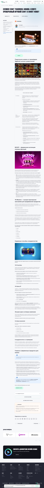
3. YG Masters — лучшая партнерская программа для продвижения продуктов (7, 27)
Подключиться (16, 16)
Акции (3, 473)
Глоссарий (11, 476)
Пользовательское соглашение (9, 486)
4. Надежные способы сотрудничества (6, 29)
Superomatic (3, 476)
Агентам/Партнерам (20, 475)
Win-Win (3, 475)
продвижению (24, 381)
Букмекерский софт (20, 467)
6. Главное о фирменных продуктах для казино (7, 33)
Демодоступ (7, 16)
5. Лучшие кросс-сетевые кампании (6, 31)
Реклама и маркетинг (12, 467)
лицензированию (18, 381)
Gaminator (3, 474)
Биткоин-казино (3, 466)
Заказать (17, 454)
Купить (19, 55)
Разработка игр (12, 466)
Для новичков (11, 477)
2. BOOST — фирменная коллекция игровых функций (7, 24)
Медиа (11, 473)
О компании (20, 473)
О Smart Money (20, 474)
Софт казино (6, 5)
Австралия (28, 466)
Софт (3, 5)
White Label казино (4, 467)
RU (35, 473)
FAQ (10, 474)
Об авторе (19, 477)
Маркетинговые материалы (21, 476)
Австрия (28, 467)
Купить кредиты (25, 16)
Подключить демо (22, 1)
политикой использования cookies (20, 485)
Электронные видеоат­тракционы (37, 469)
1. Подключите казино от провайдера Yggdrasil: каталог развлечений (7, 22)
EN (36, 473)
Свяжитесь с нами (29, 474)
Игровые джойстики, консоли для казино (38, 466)
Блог (10, 475)
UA (37, 473)
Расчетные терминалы (37, 468)
